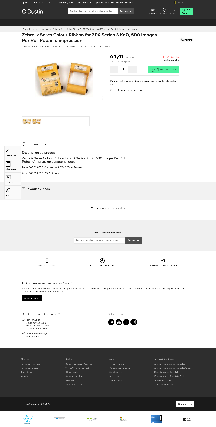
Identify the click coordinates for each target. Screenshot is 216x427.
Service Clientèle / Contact (77, 368)
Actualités (25, 376)
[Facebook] (126, 323)
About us (88, 364)
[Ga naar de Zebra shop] (186, 40)
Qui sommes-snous (73, 364)
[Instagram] (133, 323)
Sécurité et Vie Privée (74, 384)
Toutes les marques (29, 368)
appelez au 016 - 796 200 (33, 2)
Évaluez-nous (115, 380)
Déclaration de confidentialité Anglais (170, 376)
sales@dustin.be (36, 336)
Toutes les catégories (30, 364)
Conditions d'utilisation (164, 384)
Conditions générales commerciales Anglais (172, 368)
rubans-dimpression (131, 90)
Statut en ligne (115, 372)
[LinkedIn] (111, 323)
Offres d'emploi (71, 372)
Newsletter (70, 380)
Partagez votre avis (120, 81)
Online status (115, 376)
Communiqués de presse (76, 376)
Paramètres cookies (162, 380)
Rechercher (126, 11)
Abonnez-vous (32, 298)
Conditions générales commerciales (169, 364)
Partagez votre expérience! (121, 368)
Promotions (26, 372)
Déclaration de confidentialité (166, 372)
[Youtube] (118, 323)
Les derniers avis (116, 364)
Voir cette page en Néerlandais (108, 208)
